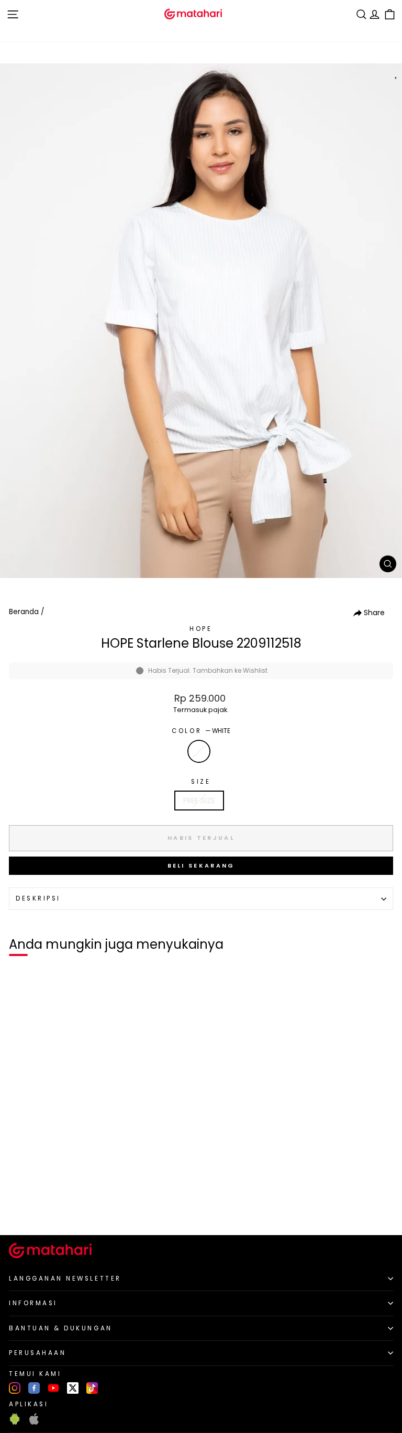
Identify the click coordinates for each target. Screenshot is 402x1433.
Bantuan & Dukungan (61, 1328)
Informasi (33, 1303)
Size (200, 781)
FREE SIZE (199, 800)
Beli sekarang (201, 865)
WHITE (198, 751)
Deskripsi (38, 898)
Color (201, 731)
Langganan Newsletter (65, 1278)
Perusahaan (37, 1353)
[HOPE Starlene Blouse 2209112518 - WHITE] (20, 1209)
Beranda (24, 612)
